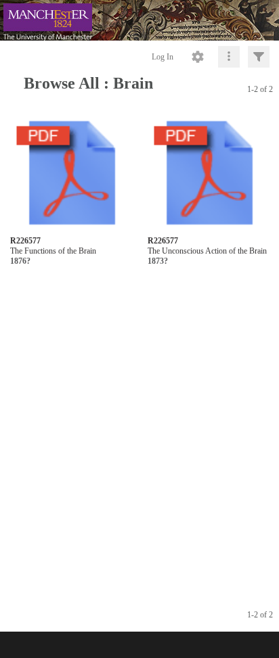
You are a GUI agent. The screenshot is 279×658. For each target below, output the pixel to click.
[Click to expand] (259, 57)
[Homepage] (139, 20)
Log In (162, 57)
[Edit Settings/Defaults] (197, 57)
